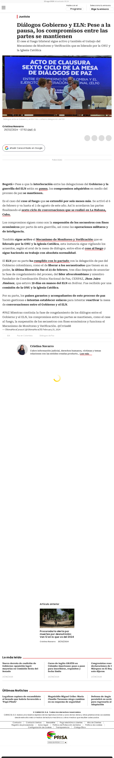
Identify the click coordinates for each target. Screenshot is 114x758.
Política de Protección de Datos (67, 725)
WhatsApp (109, 138)
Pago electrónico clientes (71, 722)
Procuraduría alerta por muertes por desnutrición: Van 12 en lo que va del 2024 (57, 634)
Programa (75, 8)
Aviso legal (43, 725)
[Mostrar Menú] (3, 7)
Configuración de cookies (40, 727)
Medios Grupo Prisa (57, 742)
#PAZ (6, 312)
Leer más (84, 353)
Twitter (94, 138)
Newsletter (50, 722)
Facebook (87, 138)
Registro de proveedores (23, 725)
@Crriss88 (64, 325)
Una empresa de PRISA (57, 735)
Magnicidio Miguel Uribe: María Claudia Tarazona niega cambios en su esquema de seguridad (66, 699)
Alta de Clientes (94, 722)
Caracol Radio (14, 7)
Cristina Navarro (13, 126)
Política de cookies (93, 725)
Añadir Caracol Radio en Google (26, 148)
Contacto (17, 722)
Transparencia (62, 727)
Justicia (24, 16)
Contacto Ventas (34, 722)
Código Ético (80, 727)
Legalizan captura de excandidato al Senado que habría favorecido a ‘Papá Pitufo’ (21, 699)
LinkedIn (101, 138)
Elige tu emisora (100, 9)
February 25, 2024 (51, 329)
